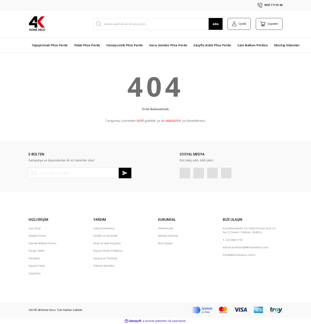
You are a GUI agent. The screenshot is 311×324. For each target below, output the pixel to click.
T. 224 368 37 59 (232, 240)
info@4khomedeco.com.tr (239, 255)
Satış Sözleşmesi (104, 228)
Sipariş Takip (37, 266)
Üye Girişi (35, 228)
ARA (216, 24)
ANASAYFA (173, 120)
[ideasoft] (133, 321)
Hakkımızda (165, 228)
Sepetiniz (35, 273)
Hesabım (34, 258)
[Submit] (125, 173)
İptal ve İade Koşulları (107, 243)
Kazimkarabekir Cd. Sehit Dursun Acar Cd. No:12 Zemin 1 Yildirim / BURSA (249, 230)
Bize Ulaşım (165, 243)
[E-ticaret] (155, 321)
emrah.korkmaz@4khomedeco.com (245, 247)
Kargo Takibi (36, 251)
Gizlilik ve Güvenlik (105, 236)
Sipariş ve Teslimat (105, 258)
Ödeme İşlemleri (103, 266)
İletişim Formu (37, 236)
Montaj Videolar (168, 236)
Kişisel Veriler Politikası (107, 251)
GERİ (140, 120)
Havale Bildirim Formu (42, 243)
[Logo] (37, 23)
